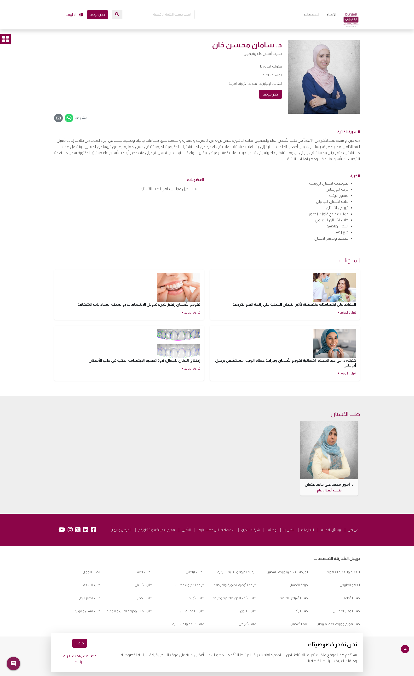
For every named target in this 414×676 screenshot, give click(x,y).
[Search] (117, 14)
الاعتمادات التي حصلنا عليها (216, 530)
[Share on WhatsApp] (69, 118)
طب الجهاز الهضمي (346, 611)
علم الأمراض (247, 624)
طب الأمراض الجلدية (294, 598)
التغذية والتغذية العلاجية (343, 572)
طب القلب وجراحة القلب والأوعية (129, 611)
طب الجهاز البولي (88, 598)
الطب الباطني (195, 572)
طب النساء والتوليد (87, 611)
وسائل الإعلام (331, 530)
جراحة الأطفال (298, 585)
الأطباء (331, 15)
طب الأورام (196, 598)
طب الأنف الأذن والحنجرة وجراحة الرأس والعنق (233, 598)
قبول (79, 643)
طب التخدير (144, 598)
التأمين (186, 530)
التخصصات (311, 15)
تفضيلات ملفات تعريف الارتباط (80, 659)
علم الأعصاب (299, 624)
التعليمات (307, 530)
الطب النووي (91, 572)
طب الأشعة (91, 585)
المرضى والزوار (121, 530)
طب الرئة (301, 611)
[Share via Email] (58, 118)
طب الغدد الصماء (192, 611)
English (71, 14)
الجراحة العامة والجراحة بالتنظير (288, 572)
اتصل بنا (288, 530)
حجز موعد (97, 14)
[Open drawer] (5, 39)
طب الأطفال (351, 598)
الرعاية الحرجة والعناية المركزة (236, 572)
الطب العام (144, 572)
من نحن (353, 530)
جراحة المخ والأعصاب (189, 585)
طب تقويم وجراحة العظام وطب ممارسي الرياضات (337, 624)
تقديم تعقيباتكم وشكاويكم (156, 530)
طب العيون (248, 611)
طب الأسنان (143, 585)
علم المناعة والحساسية (188, 624)
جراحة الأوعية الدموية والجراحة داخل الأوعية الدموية (233, 585)
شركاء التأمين (250, 530)
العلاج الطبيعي (349, 585)
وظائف (271, 530)
